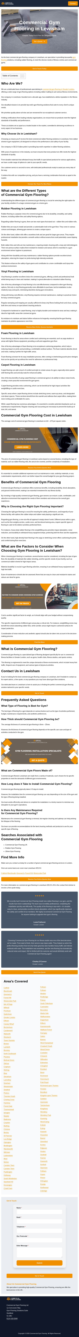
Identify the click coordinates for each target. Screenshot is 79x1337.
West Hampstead (46, 1043)
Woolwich (7, 1037)
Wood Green (45, 1049)
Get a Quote (38, 41)
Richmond (44, 1076)
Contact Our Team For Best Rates (39, 184)
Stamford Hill (8, 1182)
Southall (43, 1155)
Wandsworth (8, 1149)
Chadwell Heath (46, 1046)
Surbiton (43, 1099)
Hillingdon (44, 1181)
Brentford (43, 1092)
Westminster (8, 1086)
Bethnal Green (9, 1060)
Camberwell (8, 1030)
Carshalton (44, 1007)
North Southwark (10, 1053)
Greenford (44, 1141)
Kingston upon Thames (48, 1095)
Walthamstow (45, 1016)
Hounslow (44, 1135)
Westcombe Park (40, 873)
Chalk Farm (8, 1188)
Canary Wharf (9, 1024)
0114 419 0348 (12, 1318)
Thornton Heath (9, 1096)
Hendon (43, 1089)
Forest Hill (29, 873)
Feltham (43, 1171)
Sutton (42, 1036)
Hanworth (43, 1161)
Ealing (42, 1128)
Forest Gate (8, 1106)
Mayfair (6, 1116)
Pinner (42, 1178)
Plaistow (7, 1057)
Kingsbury (44, 1109)
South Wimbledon (10, 1178)
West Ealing (44, 1122)
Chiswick (43, 1056)
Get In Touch (39, 693)
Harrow (43, 1158)
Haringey (43, 1033)
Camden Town (9, 1165)
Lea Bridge (8, 1139)
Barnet (42, 1138)
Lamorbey (7, 1080)
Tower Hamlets (9, 1040)
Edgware (43, 1148)
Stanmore (43, 1168)
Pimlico (6, 1093)
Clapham (7, 1067)
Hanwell (43, 1132)
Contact (73, 3)
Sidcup (6, 1063)
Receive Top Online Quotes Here (39, 468)
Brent (42, 1072)
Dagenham (44, 1020)
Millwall (6, 1007)
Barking (6, 1126)
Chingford (44, 1066)
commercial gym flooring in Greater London (58, 89)
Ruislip (42, 1184)
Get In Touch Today (39, 68)
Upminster (44, 1102)
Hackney (7, 1103)
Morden (43, 993)
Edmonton (44, 1062)
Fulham (43, 987)
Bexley (6, 1132)
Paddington (8, 1172)
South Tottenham (46, 1003)
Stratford (7, 1090)
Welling (6, 1070)
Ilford (5, 1159)
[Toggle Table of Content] (21, 76)
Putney (42, 1000)
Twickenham (45, 1105)
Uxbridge (43, 1191)
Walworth (7, 1034)
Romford (43, 1069)
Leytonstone (8, 1155)
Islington (7, 1113)
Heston (43, 1151)
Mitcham (7, 1152)
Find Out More (39, 642)
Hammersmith (45, 1026)
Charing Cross (9, 1099)
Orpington (7, 1142)
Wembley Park (45, 1115)
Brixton (6, 1044)
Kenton (43, 1145)
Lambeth (7, 1047)
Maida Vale (44, 1013)
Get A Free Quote (39, 972)
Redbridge (44, 997)
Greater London (9, 1017)
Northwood (44, 1187)
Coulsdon (43, 1053)
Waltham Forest (46, 1030)
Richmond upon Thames (49, 1086)
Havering (43, 1118)
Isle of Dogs (8, 1004)
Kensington (8, 1185)
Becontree (44, 1010)
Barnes (43, 1039)
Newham (7, 1083)
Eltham (6, 1021)
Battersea (7, 1119)
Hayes (42, 1174)
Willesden (44, 1059)
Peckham (7, 1011)
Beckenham (8, 1027)
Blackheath (11, 873)
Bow (5, 1073)
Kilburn (43, 1023)
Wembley (43, 1112)
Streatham (7, 1076)
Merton (6, 1162)
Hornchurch (44, 1079)
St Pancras (8, 1136)
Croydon (7, 1122)
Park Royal (44, 1082)
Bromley (7, 1050)
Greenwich (20, 873)
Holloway (7, 1175)
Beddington (8, 1146)
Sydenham (8, 1014)
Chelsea (7, 1129)
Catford (4, 873)
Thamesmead (9, 1109)
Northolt (43, 1164)
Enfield (42, 1125)
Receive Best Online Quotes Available (39, 327)
